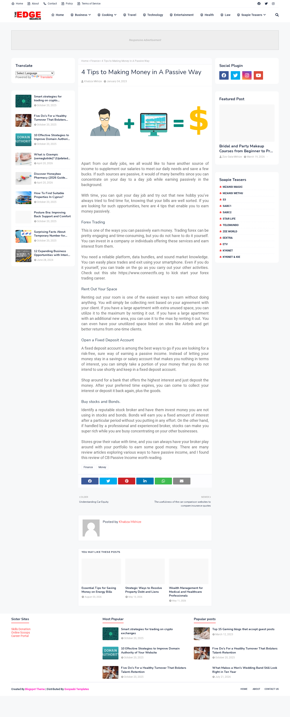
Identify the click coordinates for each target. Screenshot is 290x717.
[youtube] (258, 75)
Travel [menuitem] (132, 15)
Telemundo (231, 225)
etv (225, 244)
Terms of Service (91, 3)
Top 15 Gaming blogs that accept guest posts (243, 629)
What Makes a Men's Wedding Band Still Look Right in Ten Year (244, 670)
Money (102, 467)
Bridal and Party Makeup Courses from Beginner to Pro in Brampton (245, 149)
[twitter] (266, 3)
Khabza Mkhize (93, 81)
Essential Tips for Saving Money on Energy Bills (99, 590)
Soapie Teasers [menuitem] (251, 15)
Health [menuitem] (209, 15)
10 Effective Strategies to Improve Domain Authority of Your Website (52, 137)
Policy (69, 3)
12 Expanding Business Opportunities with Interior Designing (52, 253)
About (35, 3)
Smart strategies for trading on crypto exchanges (48, 98)
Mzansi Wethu (233, 193)
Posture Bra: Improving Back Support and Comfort (52, 214)
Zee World (230, 231)
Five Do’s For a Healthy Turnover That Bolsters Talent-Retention (50, 118)
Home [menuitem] (60, 15)
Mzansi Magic (233, 186)
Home (19, 3)
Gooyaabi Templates (76, 689)
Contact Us (272, 689)
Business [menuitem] (81, 15)
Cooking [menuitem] (107, 15)
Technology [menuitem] (155, 15)
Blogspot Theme (35, 689)
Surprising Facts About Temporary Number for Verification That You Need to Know (49, 234)
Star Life (229, 218)
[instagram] (273, 3)
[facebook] (259, 3)
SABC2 (227, 212)
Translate (46, 77)
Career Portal (20, 636)
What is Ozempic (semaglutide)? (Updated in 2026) (51, 156)
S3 (224, 199)
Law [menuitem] (227, 15)
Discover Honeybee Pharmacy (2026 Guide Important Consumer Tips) (52, 176)
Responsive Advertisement (145, 40)
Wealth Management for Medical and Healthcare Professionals (186, 592)
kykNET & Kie (231, 256)
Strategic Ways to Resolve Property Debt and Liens (143, 590)
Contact (52, 3)
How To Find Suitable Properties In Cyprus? (49, 195)
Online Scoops (20, 632)
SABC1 (227, 205)
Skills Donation (21, 629)
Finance (95, 60)
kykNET (228, 250)
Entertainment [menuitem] (184, 15)
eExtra (228, 237)
